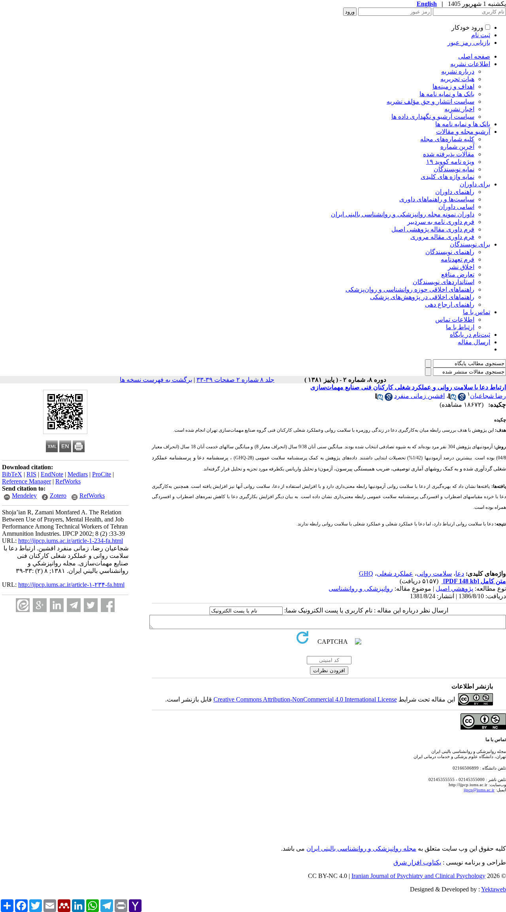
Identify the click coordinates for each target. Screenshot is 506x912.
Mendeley (24, 495)
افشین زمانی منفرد (419, 395)
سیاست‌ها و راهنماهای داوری (436, 199)
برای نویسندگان (470, 244)
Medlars (78, 474)
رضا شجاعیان (488, 395)
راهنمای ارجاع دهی (449, 304)
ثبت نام (480, 35)
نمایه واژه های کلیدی (447, 176)
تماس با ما (476, 312)
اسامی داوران (456, 206)
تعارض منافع (457, 274)
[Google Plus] (40, 605)
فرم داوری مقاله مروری (442, 236)
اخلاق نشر (461, 267)
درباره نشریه (457, 71)
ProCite (101, 474)
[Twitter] (91, 605)
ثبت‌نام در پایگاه (470, 334)
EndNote (52, 474)
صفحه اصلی (474, 56)
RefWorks (68, 481)
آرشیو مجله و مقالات (463, 131)
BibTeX (12, 474)
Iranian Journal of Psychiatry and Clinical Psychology (418, 875)
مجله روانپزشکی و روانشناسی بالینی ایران (361, 848)
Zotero (58, 495)
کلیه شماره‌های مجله (447, 139)
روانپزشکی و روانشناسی (361, 588)
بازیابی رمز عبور (468, 42)
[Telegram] (74, 605)
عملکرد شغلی (395, 573)
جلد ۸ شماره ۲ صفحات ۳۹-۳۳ (235, 379)
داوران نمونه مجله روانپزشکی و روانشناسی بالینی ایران (402, 214)
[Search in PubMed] (452, 398)
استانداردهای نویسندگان (443, 282)
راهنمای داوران (454, 191)
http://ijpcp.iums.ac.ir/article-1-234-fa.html (70, 540)
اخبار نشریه (459, 109)
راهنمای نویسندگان (449, 251)
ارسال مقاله (474, 342)
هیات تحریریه (457, 79)
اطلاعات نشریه (470, 64)
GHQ (366, 573)
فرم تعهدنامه (457, 259)
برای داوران (475, 184)
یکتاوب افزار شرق (417, 862)
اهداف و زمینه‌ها (453, 86)
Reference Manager (26, 481)
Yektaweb (493, 889)
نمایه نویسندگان (454, 169)
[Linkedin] (57, 605)
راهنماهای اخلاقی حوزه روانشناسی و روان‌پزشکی (410, 289)
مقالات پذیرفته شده (448, 154)
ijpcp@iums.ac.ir (479, 789)
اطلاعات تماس (454, 319)
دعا (459, 573)
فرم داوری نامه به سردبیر (440, 221)
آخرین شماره (457, 146)
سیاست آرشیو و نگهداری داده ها (432, 116)
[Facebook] (108, 605)
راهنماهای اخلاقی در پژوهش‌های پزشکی (422, 297)
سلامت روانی (434, 573)
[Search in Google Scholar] (462, 398)
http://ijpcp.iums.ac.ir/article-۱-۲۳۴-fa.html (71, 584)
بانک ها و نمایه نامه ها (446, 94)
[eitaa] (23, 605)
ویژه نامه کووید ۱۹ (450, 161)
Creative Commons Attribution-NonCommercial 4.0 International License (305, 699)
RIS (31, 474)
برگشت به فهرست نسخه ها (156, 379)
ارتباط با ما (460, 327)
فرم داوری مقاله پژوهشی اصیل (432, 229)
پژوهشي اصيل (454, 588)
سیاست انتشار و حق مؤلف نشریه (430, 101)
